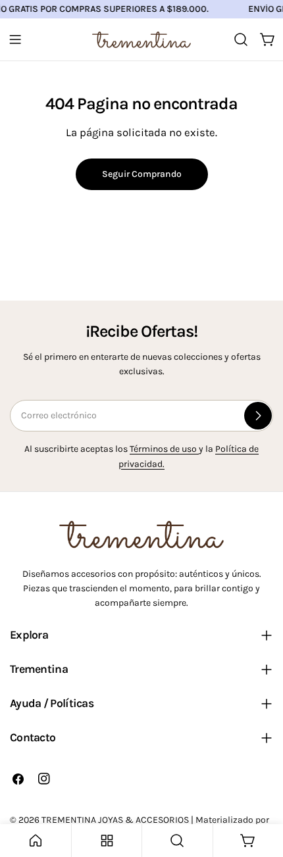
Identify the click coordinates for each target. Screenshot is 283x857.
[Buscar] (241, 39)
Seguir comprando (142, 174)
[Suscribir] (258, 415)
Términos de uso (164, 448)
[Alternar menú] (15, 39)
